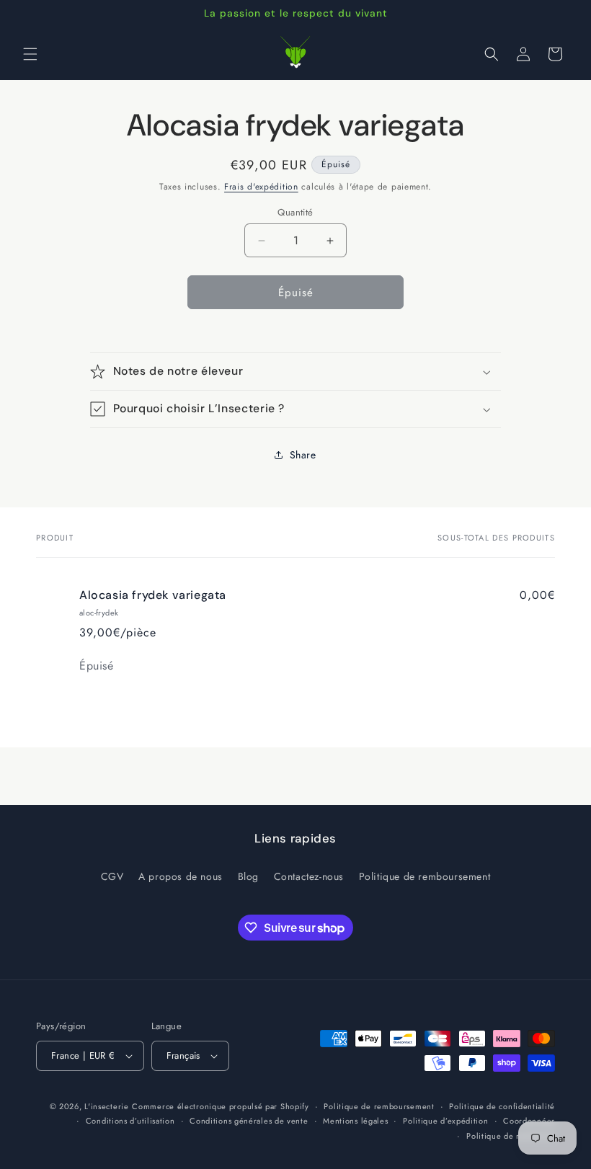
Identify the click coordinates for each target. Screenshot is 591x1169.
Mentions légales (355, 1120)
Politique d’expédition (445, 1120)
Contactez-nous (309, 876)
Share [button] (303, 455)
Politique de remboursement (425, 876)
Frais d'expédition (261, 186)
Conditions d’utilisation (130, 1120)
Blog (248, 876)
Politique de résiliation (510, 1136)
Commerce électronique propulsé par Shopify (220, 1106)
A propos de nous (180, 876)
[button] (30, 54)
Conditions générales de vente (249, 1120)
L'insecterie (106, 1106)
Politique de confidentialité (502, 1106)
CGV (112, 876)
